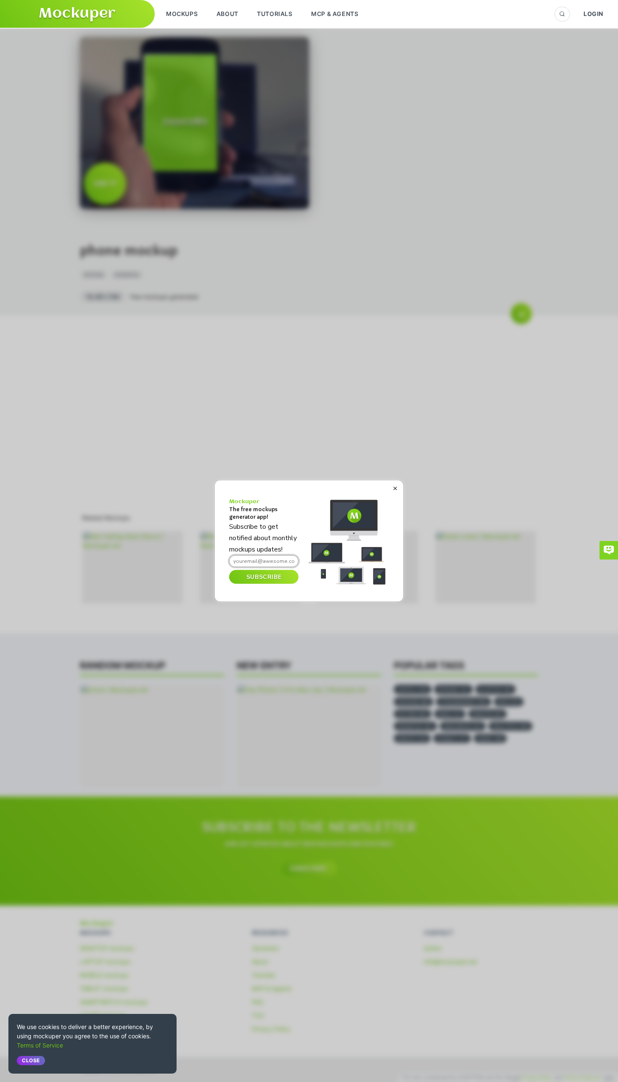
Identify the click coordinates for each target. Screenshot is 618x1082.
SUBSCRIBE (263, 577)
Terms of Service (40, 1045)
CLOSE (31, 1060)
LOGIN (593, 13)
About (227, 13)
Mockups (182, 13)
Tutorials (274, 13)
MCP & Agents (334, 13)
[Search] (562, 14)
